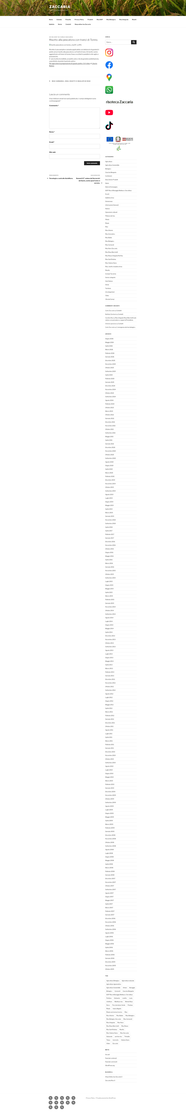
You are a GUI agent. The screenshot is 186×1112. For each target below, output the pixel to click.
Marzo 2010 (109, 781)
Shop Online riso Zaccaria (113, 1077)
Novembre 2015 (110, 570)
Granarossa (108, 201)
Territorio (108, 288)
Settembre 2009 (110, 802)
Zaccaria (59, 7)
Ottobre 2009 (109, 799)
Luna (130, 998)
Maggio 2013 (109, 661)
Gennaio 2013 (109, 676)
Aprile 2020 (109, 469)
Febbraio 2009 (110, 828)
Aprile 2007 (109, 904)
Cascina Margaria (110, 172)
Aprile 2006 (109, 947)
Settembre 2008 (110, 846)
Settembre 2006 (110, 929)
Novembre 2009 (110, 795)
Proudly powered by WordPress (106, 1098)
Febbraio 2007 (109, 911)
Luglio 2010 (109, 770)
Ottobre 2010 (109, 759)
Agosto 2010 (109, 766)
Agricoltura (108, 161)
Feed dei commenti (111, 1062)
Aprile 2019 (108, 509)
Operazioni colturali (111, 212)
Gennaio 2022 (109, 418)
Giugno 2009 (109, 813)
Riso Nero (120, 1022)
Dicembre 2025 (110, 360)
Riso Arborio (109, 230)
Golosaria (117, 998)
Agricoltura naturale (128, 980)
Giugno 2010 (109, 773)
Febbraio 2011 (109, 744)
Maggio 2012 (109, 704)
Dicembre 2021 (110, 422)
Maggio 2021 (109, 436)
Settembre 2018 (110, 523)
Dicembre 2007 (110, 878)
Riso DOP (100, 19)
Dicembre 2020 (110, 447)
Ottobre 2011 (109, 726)
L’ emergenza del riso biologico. (125, 327)
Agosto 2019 (109, 494)
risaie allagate (117, 1008)
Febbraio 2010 (109, 784)
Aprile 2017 (108, 531)
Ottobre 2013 (109, 643)
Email (51, 142)
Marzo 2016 (109, 563)
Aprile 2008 (109, 864)
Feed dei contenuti (111, 1058)
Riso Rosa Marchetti (111, 252)
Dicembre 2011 (110, 723)
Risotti (134, 19)
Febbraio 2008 (110, 871)
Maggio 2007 (109, 900)
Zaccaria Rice (109, 1080)
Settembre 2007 (110, 889)
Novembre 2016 (110, 545)
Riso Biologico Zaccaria (113, 1019)
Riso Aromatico (110, 234)
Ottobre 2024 (109, 393)
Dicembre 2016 (110, 541)
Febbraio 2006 (110, 954)
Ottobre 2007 (109, 886)
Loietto (124, 998)
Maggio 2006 (109, 944)
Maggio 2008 (109, 860)
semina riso (118, 1036)
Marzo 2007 (109, 907)
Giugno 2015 (109, 585)
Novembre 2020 (110, 451)
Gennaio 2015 (109, 603)
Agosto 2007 (109, 893)
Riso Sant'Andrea (110, 259)
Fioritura (109, 998)
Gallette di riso (109, 198)
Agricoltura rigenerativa (113, 984)
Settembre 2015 (110, 578)
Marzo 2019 (109, 512)
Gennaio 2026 (109, 357)
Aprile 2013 (108, 665)
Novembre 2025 (110, 364)
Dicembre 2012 (110, 679)
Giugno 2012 (109, 701)
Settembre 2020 (110, 458)
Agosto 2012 (109, 694)
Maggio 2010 (109, 777)
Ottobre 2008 (109, 842)
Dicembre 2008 (110, 835)
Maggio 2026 (109, 342)
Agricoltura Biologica (112, 980)
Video (107, 295)
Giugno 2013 (109, 657)
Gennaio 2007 (109, 915)
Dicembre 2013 (110, 636)
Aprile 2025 (109, 375)
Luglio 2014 (109, 621)
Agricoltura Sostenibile (112, 165)
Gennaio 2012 (109, 719)
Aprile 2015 (108, 592)
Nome (52, 132)
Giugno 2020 (109, 465)
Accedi (107, 1054)
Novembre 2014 (110, 607)
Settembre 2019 (110, 491)
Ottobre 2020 (109, 454)
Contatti (68, 24)
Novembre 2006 (110, 922)
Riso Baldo (108, 237)
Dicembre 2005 (110, 962)
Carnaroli (117, 991)
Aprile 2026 (109, 346)
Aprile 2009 (109, 820)
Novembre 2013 (110, 639)
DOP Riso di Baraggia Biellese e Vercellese (118, 190)
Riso (106, 227)
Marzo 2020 (109, 473)
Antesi (125, 987)
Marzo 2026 (109, 349)
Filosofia (68, 19)
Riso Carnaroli (58, 81)
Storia (60, 24)
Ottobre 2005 (109, 969)
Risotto (107, 270)
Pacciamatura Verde (118, 1005)
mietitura (109, 1001)
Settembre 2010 (110, 762)
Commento (54, 106)
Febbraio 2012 (109, 715)
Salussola (109, 1036)
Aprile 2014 (108, 632)
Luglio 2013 (109, 654)
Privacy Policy (79, 19)
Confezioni (108, 176)
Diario (107, 183)
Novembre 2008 (110, 838)
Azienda (59, 19)
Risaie (107, 223)
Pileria (107, 219)
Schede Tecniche (110, 274)
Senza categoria (110, 277)
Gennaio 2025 (109, 382)
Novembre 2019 (110, 483)
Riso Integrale (123, 19)
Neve (108, 1005)
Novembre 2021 (110, 425)
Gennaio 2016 (109, 567)
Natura (107, 208)
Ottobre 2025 (109, 367)
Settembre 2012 (110, 690)
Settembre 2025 (110, 371)
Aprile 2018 (108, 527)
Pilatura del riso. (110, 216)
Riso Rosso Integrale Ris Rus (114, 256)
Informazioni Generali (111, 205)
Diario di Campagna (111, 187)
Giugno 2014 (109, 625)
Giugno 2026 (109, 338)
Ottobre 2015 (109, 574)
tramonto (115, 1040)
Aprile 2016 (108, 560)
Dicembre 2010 (110, 752)
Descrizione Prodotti (111, 179)
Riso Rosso (124, 1026)
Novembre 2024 (110, 389)
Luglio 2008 (109, 853)
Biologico (108, 169)
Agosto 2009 (109, 806)
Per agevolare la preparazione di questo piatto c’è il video (69, 63)
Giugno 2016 (109, 552)
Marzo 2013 (109, 668)
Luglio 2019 (109, 498)
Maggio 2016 (109, 556)
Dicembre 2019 (110, 480)
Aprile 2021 (108, 440)
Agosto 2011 (109, 730)
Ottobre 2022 (109, 415)
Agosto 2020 (109, 462)
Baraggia (132, 987)
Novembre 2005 (110, 965)
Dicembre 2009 (110, 791)
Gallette (51, 24)
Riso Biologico (111, 19)
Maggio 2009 (109, 817)
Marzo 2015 (109, 596)
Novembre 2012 (110, 683)
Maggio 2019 (109, 505)
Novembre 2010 (110, 755)
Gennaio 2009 (109, 831)
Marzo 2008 (109, 867)
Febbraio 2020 (109, 476)
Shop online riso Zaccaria (83, 24)
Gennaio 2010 (109, 788)
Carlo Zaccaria (66, 37)
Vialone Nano (125, 1040)
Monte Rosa (129, 1001)
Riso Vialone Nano (111, 263)
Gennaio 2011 (109, 748)
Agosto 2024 (109, 400)
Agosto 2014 (109, 617)
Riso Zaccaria (124, 1033)
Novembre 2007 (110, 882)
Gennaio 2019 (109, 516)
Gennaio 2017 (109, 538)
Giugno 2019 (109, 502)
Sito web (52, 152)
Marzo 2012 (109, 712)
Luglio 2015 (109, 581)
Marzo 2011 (109, 741)
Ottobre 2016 (109, 549)
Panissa (130, 1005)
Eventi (107, 194)
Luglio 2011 (108, 733)
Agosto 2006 (109, 933)
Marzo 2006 (109, 951)
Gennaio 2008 (109, 875)
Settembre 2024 (110, 396)
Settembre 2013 (110, 646)
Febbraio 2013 (109, 672)
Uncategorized (109, 292)
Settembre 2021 (110, 433)
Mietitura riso (119, 1001)
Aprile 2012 (108, 708)
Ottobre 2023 (109, 407)
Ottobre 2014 (109, 610)
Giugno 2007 (109, 896)
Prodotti (90, 19)
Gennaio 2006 (109, 958)
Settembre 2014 (110, 614)
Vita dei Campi (109, 299)
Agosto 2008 (109, 849)
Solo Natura (109, 281)
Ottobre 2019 (109, 487)
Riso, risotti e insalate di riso (78, 81)
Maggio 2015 (109, 588)
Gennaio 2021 (109, 444)
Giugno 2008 (109, 857)
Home (51, 19)
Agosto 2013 (109, 650)
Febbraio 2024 (109, 404)
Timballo (127, 1036)
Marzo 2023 (109, 411)
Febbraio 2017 (109, 534)
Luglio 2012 (108, 697)
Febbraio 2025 (109, 378)
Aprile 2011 (108, 737)
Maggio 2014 (109, 628)
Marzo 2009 (109, 824)
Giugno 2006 (109, 940)
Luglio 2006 (109, 936)
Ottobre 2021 (109, 429)
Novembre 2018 (110, 520)
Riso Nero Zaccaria (111, 248)
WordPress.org (110, 1065)
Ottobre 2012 (109, 686)
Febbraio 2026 (109, 353)
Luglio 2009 (109, 810)
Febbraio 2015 (109, 599)
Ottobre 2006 (109, 926)
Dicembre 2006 (110, 918)
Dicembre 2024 (110, 386)
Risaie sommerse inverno (114, 1012)
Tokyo (108, 1040)
